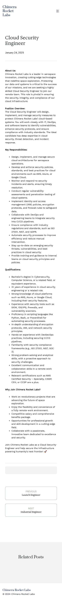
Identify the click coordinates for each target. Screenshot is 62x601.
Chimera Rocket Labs (10, 11)
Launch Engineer (31, 495)
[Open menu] (57, 11)
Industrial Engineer (31, 511)
